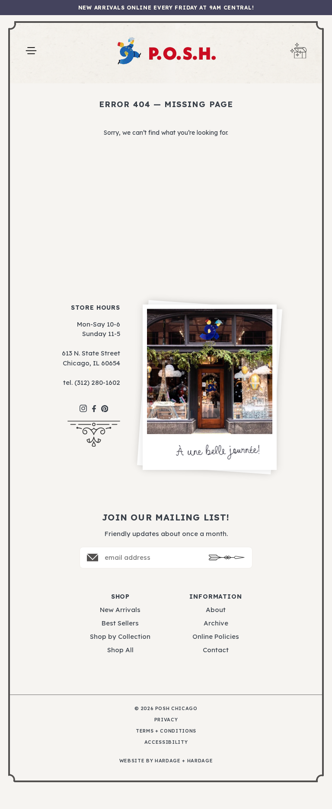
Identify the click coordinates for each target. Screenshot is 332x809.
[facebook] (94, 404)
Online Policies (215, 636)
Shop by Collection (120, 636)
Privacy (166, 719)
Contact (216, 650)
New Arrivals (120, 610)
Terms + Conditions (166, 731)
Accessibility (166, 742)
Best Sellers (120, 623)
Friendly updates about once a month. (166, 533)
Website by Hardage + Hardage (166, 760)
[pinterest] (105, 404)
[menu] (31, 50)
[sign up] (227, 557)
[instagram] (83, 404)
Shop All (120, 650)
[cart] (298, 51)
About (216, 610)
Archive (216, 623)
